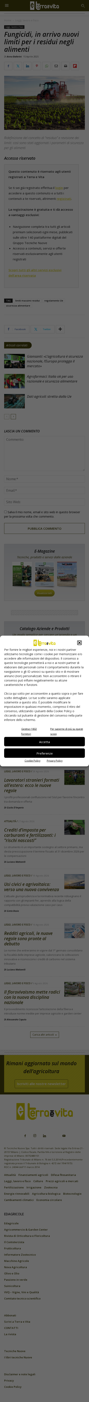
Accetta (44, 742)
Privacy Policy (55, 760)
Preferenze (44, 753)
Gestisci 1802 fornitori (29, 731)
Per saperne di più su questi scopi (66, 731)
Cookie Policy (32, 760)
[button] (79, 643)
